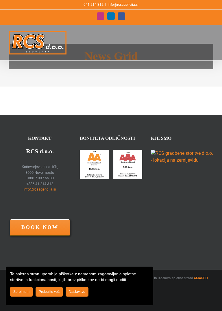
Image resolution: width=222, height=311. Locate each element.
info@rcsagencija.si (123, 5)
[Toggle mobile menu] (211, 34)
